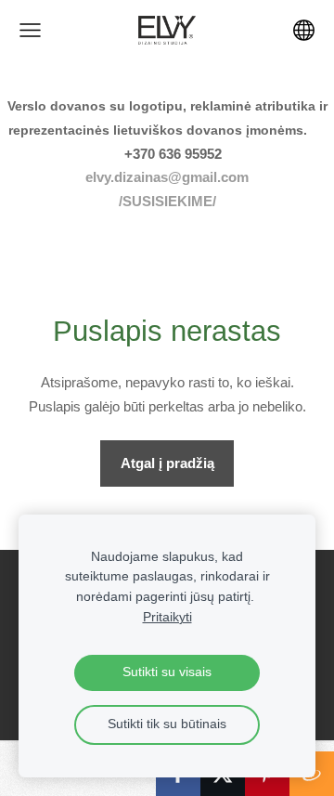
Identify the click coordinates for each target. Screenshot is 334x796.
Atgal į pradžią (167, 463)
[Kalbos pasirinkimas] (303, 30)
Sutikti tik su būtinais (167, 724)
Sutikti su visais (167, 672)
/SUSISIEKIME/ (167, 201)
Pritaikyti (167, 617)
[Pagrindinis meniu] (30, 30)
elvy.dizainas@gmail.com (167, 177)
